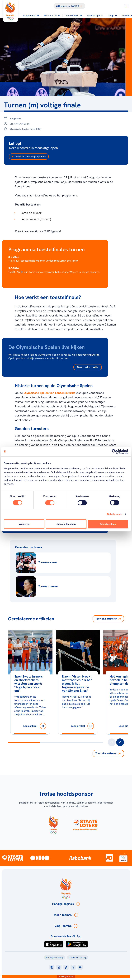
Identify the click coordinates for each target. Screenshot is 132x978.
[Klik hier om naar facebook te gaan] (51, 967)
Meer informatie (87, 367)
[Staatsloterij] (12, 858)
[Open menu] (126, 6)
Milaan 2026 (50, 15)
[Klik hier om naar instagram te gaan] (58, 967)
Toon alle (106, 618)
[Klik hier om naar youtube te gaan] (80, 967)
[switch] (49, 502)
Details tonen (114, 514)
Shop (110, 15)
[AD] (109, 858)
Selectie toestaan (66, 524)
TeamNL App (93, 15)
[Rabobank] (80, 858)
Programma (29, 15)
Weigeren (24, 524)
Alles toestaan (108, 524)
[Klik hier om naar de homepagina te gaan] (10, 10)
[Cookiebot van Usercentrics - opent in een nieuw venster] (114, 451)
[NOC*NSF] (123, 857)
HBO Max (93, 354)
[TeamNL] (53, 824)
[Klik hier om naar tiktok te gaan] (66, 967)
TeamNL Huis (71, 15)
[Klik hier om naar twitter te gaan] (73, 967)
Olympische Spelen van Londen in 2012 (49, 393)
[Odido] (39, 857)
